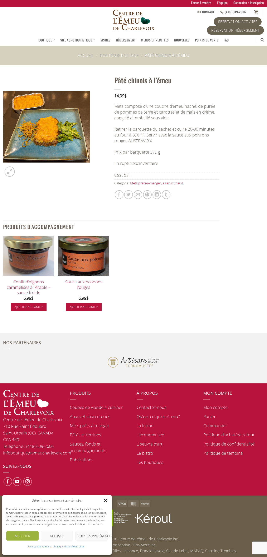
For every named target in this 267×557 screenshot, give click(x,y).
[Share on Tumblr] (166, 194)
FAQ (226, 40)
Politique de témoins (40, 546)
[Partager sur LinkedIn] (156, 194)
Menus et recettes (155, 40)
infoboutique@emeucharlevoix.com (37, 453)
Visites (106, 40)
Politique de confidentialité (69, 546)
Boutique (45, 40)
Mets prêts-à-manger (89, 425)
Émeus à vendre (201, 2)
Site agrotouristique (76, 40)
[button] (105, 500)
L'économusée (150, 435)
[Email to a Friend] (138, 194)
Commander (215, 425)
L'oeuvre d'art (149, 444)
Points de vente (206, 40)
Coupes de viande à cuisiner (96, 407)
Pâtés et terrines (85, 435)
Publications (81, 460)
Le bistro (145, 453)
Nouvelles (182, 40)
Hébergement (126, 40)
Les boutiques (150, 462)
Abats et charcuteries (90, 416)
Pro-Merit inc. (144, 544)
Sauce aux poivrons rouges (83, 284)
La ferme (145, 425)
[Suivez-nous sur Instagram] (27, 481)
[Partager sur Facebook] (119, 194)
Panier (209, 416)
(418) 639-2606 (40, 446)
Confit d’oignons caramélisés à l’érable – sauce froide (28, 287)
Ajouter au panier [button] (29, 307)
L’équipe (222, 2)
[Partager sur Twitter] (128, 194)
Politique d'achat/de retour (229, 435)
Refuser (57, 536)
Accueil (86, 55)
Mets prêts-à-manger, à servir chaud (156, 183)
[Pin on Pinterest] (147, 194)
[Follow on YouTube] (17, 481)
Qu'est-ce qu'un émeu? (158, 416)
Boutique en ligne (119, 55)
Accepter (22, 536)
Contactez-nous (151, 407)
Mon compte (215, 407)
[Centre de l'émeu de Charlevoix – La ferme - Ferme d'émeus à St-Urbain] (133, 20)
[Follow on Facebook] (8, 481)
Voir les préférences (93, 536)
